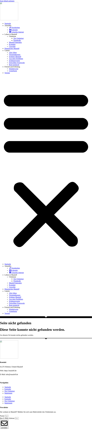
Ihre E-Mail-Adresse (7, 418)
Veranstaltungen (14, 55)
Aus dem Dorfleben (16, 59)
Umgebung (13, 71)
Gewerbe (12, 46)
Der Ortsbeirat (18, 38)
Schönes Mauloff (15, 57)
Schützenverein (14, 61)
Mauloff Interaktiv (15, 42)
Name (2, 416)
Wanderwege (13, 69)
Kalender (7, 389)
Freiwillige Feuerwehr (17, 63)
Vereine (7, 73)
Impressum (8, 393)
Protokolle (17, 40)
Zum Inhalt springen (7, 1)
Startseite (7, 23)
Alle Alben (13, 52)
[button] (46, 168)
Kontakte (12, 44)
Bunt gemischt (14, 65)
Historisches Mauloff (11, 48)
